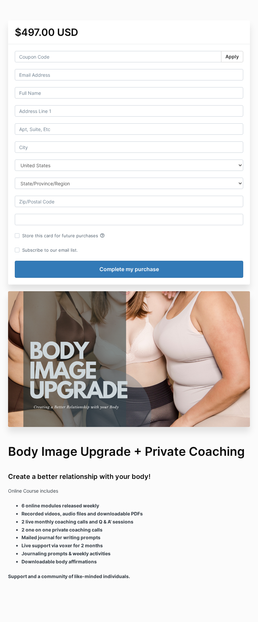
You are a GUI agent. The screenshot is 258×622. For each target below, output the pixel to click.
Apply (232, 56)
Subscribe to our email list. (50, 250)
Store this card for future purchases (63, 235)
